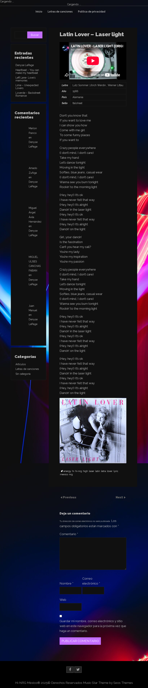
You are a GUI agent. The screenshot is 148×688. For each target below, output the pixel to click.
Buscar (35, 34)
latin (97, 471)
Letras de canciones (60, 11)
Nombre (66, 583)
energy (67, 471)
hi (73, 471)
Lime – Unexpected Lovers (27, 87)
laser (91, 471)
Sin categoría (23, 373)
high (85, 471)
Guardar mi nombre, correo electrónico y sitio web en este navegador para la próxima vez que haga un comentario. (93, 626)
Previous (69, 497)
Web (63, 600)
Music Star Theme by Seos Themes (108, 683)
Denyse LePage (25, 65)
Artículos (21, 364)
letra (103, 471)
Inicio (39, 11)
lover (109, 471)
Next (120, 497)
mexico (64, 474)
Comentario (69, 534)
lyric (116, 471)
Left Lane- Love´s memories (26, 79)
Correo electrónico (91, 581)
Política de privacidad (91, 11)
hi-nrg (78, 471)
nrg (71, 474)
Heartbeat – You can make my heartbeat (27, 71)
